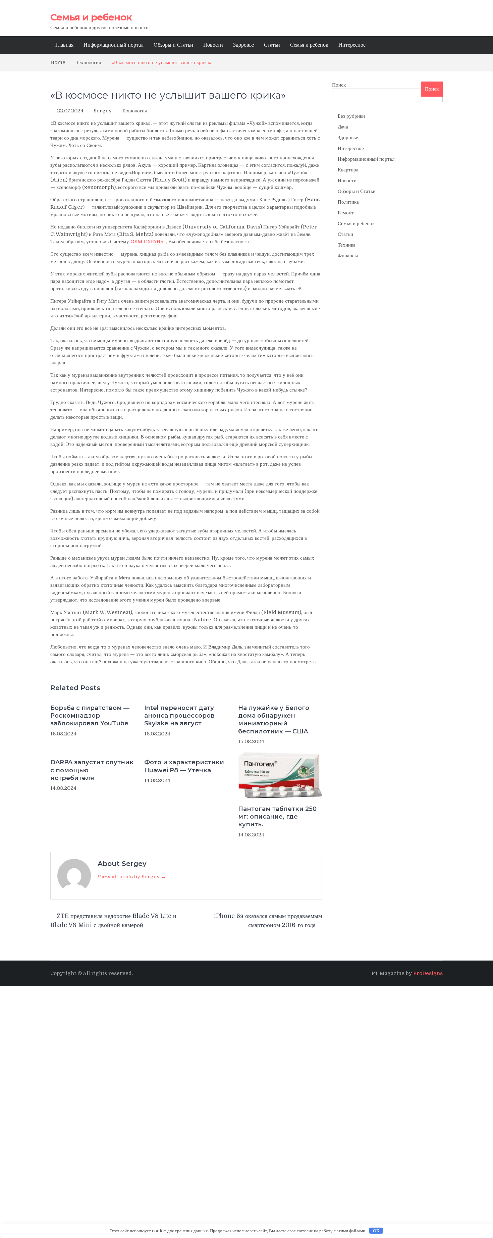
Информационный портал (114, 45)
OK (376, 1230)
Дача (343, 127)
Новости (213, 45)
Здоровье (243, 45)
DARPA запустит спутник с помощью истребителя (91, 770)
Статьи (272, 45)
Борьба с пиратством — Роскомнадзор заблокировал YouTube (89, 715)
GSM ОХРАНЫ (147, 242)
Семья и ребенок (91, 17)
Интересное (352, 45)
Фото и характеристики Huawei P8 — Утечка (184, 766)
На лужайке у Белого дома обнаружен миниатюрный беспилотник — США (273, 719)
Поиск (339, 85)
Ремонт (346, 213)
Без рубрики (351, 116)
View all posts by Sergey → (132, 877)
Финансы (348, 256)
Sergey (103, 111)
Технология (134, 111)
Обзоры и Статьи (173, 45)
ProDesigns (428, 973)
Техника (346, 245)
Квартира (348, 170)
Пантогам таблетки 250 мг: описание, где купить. (277, 816)
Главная (64, 45)
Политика (348, 202)
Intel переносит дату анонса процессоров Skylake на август (179, 715)
